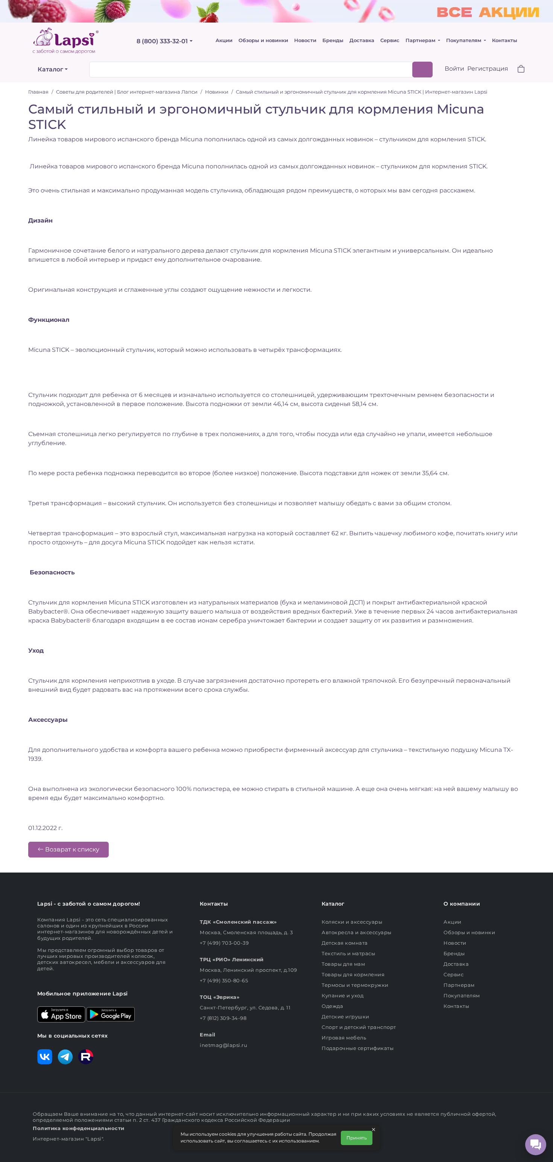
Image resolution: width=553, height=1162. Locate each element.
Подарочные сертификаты (357, 1048)
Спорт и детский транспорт (359, 1027)
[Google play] (111, 1014)
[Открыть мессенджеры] (535, 1144)
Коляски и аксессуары (352, 922)
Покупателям (464, 40)
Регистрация (487, 68)
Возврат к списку (71, 849)
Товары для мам (343, 964)
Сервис (390, 40)
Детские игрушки (345, 1017)
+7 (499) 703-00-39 (224, 943)
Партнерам (421, 40)
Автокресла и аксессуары (357, 932)
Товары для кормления (353, 974)
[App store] (61, 1014)
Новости (305, 40)
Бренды (332, 40)
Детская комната (345, 943)
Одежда (332, 1006)
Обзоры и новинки (263, 40)
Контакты (504, 40)
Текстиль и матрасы (348, 953)
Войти (454, 68)
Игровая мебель (344, 1038)
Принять (356, 1138)
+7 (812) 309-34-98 (223, 1018)
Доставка (361, 40)
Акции (224, 40)
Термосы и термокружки (355, 985)
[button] (516, 69)
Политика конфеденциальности (79, 1128)
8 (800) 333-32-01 (162, 41)
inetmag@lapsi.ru (223, 1045)
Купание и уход (342, 995)
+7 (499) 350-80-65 (224, 980)
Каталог (50, 69)
